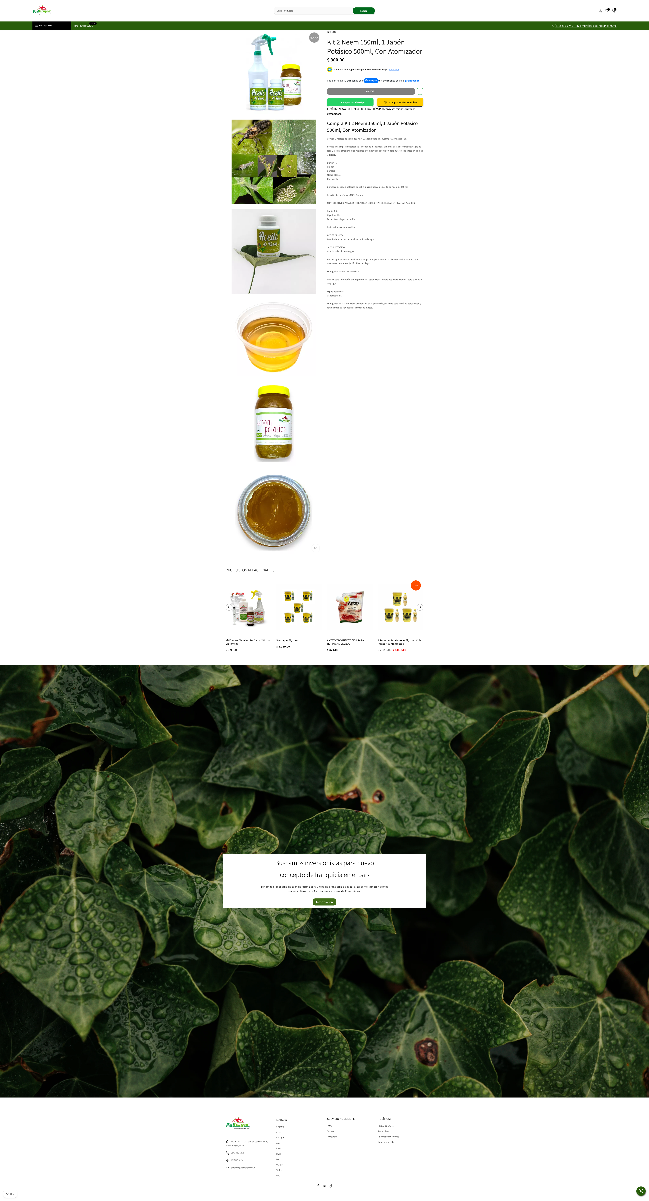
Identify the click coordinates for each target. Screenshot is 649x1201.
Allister (279, 1132)
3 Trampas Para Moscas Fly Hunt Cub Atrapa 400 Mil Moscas (399, 642)
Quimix (279, 1164)
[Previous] (229, 607)
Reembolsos (383, 1131)
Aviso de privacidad (386, 1142)
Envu (278, 1148)
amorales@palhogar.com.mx (598, 26)
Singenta (280, 1126)
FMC (278, 1175)
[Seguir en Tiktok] (330, 1186)
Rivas (278, 1153)
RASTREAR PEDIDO (84, 25)
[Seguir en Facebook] (318, 1186)
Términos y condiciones (388, 1136)
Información (324, 902)
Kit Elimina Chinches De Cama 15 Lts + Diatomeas (248, 642)
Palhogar (280, 1137)
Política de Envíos (385, 1125)
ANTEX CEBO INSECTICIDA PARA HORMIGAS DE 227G (345, 642)
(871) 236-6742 (564, 26)
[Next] (420, 607)
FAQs (329, 1125)
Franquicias (332, 1136)
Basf (278, 1159)
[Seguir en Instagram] (324, 1186)
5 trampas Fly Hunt (287, 640)
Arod (278, 1142)
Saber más (394, 69)
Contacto (331, 1131)
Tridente (280, 1170)
